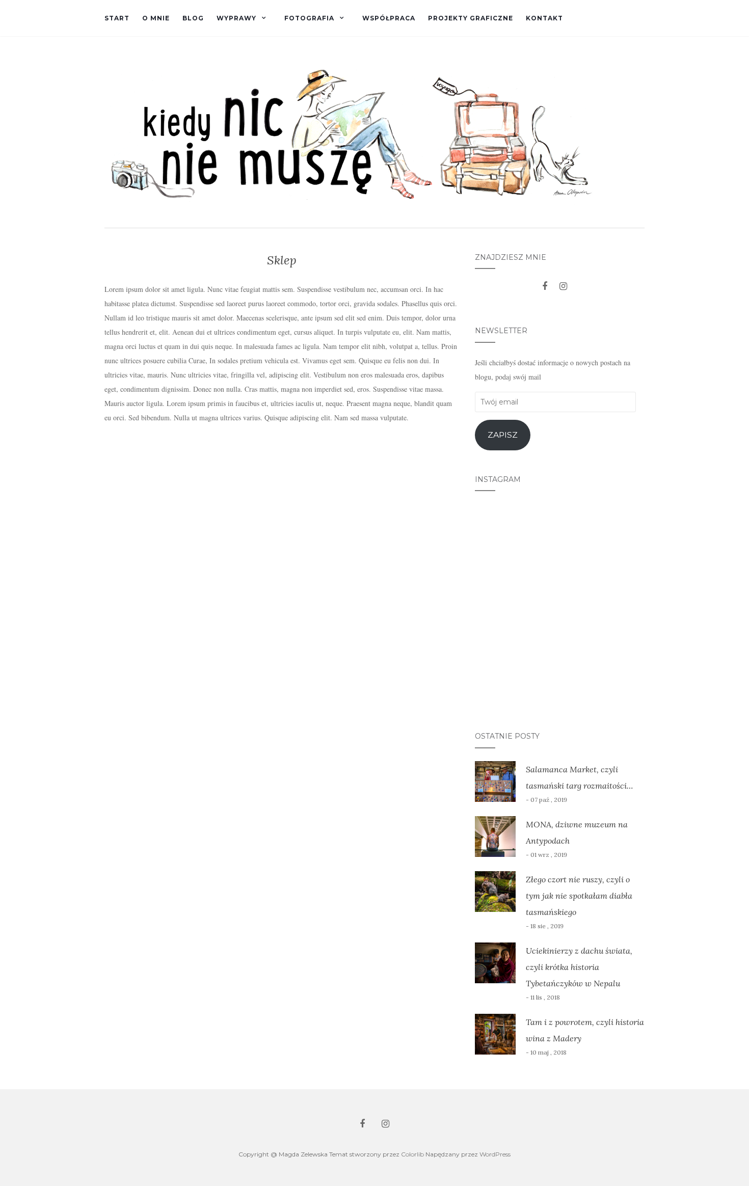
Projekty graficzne (470, 18)
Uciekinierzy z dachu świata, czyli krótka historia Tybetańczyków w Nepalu (579, 967)
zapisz (503, 435)
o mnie (156, 18)
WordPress (495, 1154)
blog (193, 18)
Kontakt (544, 18)
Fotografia (309, 18)
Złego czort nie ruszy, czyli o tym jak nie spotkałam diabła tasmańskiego (579, 895)
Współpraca (388, 18)
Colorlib (412, 1154)
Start (116, 18)
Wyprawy (236, 18)
